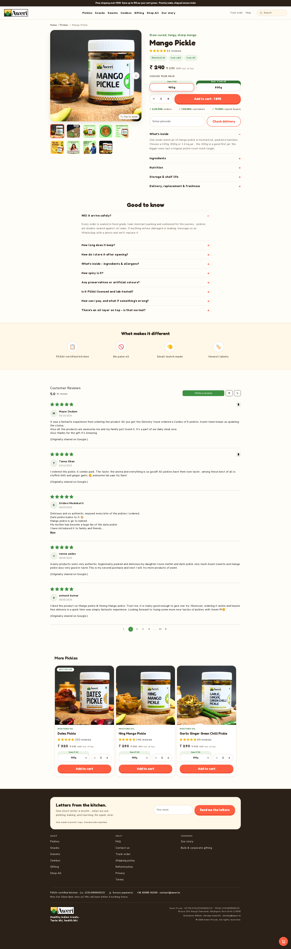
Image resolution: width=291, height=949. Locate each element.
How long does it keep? (98, 245)
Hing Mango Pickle (132, 733)
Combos (126, 12)
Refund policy (124, 866)
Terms (120, 879)
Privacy (120, 873)
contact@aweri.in (170, 892)
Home (53, 25)
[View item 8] (90, 147)
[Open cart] (283, 941)
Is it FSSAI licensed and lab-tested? (107, 291)
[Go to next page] (166, 629)
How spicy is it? (93, 273)
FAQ (118, 841)
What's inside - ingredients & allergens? (110, 263)
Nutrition (156, 167)
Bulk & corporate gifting (196, 848)
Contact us (123, 848)
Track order (236, 12)
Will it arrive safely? (96, 215)
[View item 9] (106, 147)
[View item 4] (106, 131)
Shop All (153, 12)
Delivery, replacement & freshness (175, 186)
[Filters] (229, 393)
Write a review (203, 393)
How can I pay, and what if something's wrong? (115, 301)
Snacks (100, 12)
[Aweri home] (16, 13)
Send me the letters (215, 810)
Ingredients (158, 158)
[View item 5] (122, 131)
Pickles (87, 12)
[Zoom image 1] (95, 75)
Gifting (139, 12)
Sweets (113, 12)
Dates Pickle (67, 733)
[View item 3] (90, 131)
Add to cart (84, 769)
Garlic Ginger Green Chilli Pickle (203, 733)
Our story (168, 12)
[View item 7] (73, 147)
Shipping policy (125, 860)
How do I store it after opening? (105, 254)
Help (248, 12)
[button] (158, 51)
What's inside (159, 134)
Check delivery (224, 121)
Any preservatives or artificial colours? (111, 282)
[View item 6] (57, 147)
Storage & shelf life (164, 176)
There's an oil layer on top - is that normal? (114, 310)
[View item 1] (57, 131)
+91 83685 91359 (147, 892)
